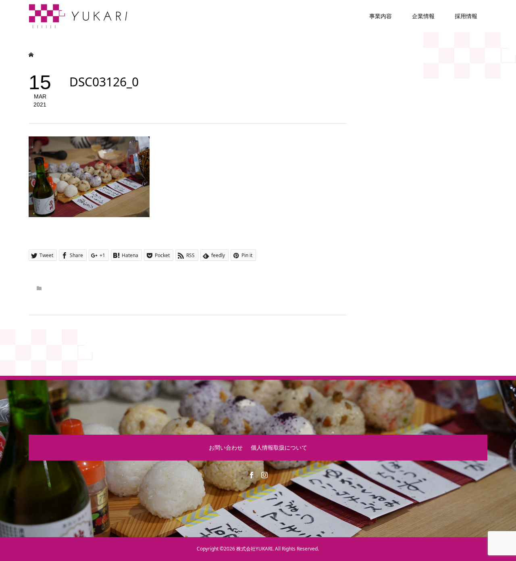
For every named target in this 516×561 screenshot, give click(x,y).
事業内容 (380, 16)
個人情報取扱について (279, 447)
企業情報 (423, 16)
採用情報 (466, 16)
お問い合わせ (226, 447)
